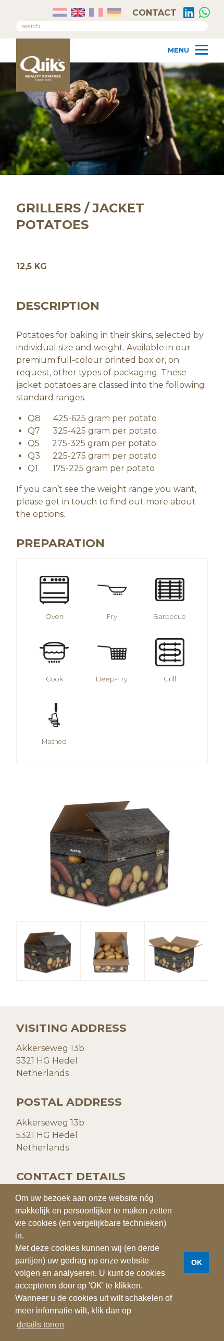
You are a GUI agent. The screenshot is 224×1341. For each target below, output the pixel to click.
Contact (153, 13)
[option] (112, 850)
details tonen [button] (40, 1324)
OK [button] (196, 1262)
